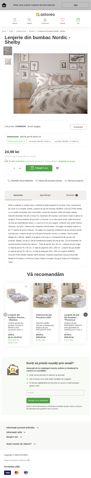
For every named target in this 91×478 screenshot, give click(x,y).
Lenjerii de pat (21, 31)
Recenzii (71, 195)
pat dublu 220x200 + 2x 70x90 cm (67, 141)
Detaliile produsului (27, 342)
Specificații (45, 195)
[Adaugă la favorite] (57, 168)
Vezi (76, 5)
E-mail (31, 393)
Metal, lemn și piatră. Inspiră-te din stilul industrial (34, 5)
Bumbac (32, 31)
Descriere (18, 195)
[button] (5, 314)
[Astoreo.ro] (45, 15)
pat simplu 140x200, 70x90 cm (40, 141)
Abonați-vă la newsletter (38, 400)
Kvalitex (37, 126)
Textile (11, 31)
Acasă (4, 31)
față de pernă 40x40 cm (16, 141)
